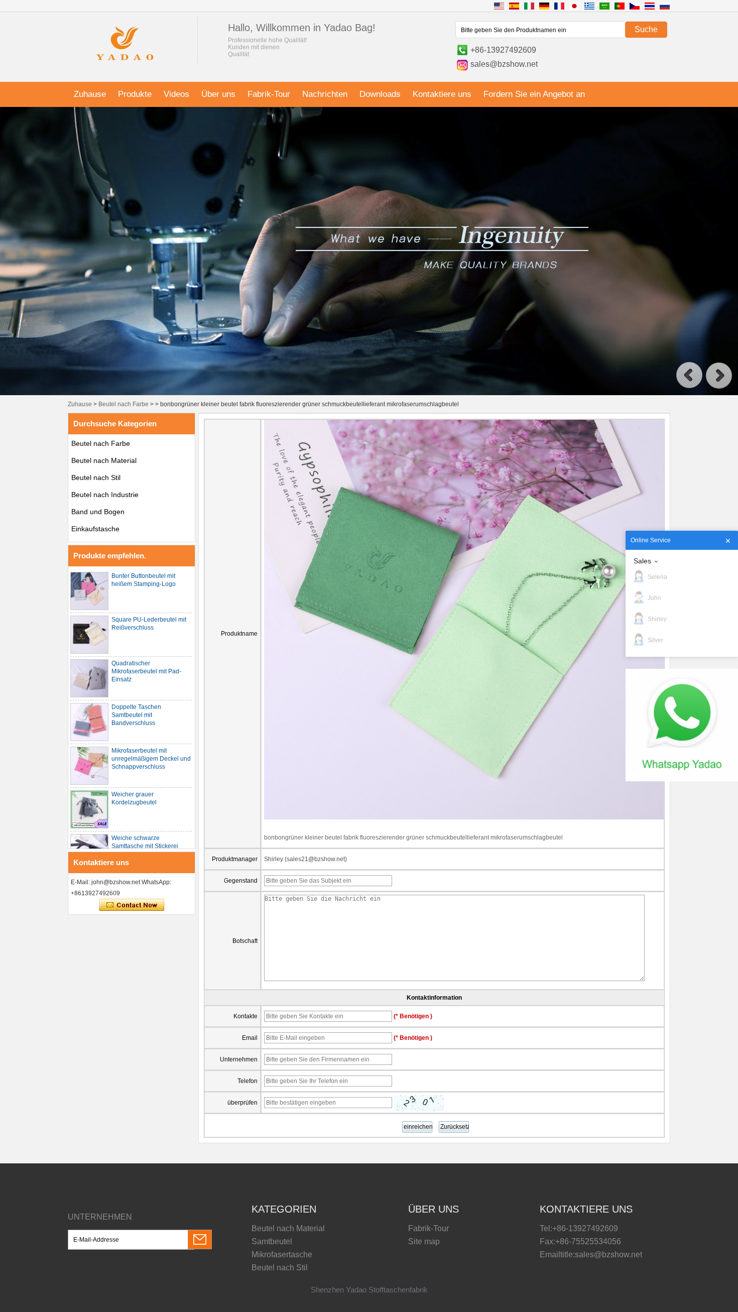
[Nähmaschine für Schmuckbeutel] (369, 393)
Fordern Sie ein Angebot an (534, 94)
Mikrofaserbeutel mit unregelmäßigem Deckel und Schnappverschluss (151, 758)
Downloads (380, 94)
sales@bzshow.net (504, 64)
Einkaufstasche (95, 529)
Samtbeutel (272, 1241)
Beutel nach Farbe (123, 404)
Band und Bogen (98, 512)
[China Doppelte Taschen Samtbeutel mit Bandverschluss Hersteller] (89, 722)
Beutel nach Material (104, 460)
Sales (642, 561)
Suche (646, 29)
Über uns (218, 94)
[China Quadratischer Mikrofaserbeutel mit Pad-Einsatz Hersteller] (89, 678)
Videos (176, 94)
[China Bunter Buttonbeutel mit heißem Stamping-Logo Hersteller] (89, 591)
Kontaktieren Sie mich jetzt (131, 905)
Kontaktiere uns (442, 94)
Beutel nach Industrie (105, 495)
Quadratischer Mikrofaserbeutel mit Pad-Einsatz (146, 671)
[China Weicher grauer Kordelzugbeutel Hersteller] (89, 809)
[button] (689, 375)
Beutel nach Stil (95, 477)
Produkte (135, 94)
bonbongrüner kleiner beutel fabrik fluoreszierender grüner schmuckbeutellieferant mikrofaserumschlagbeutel (413, 837)
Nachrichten (324, 94)
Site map (424, 1241)
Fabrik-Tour (269, 94)
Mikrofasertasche (282, 1254)
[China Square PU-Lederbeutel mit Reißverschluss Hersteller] (89, 635)
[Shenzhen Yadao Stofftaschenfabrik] (125, 61)
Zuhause (90, 94)
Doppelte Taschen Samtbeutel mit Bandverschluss (136, 715)
